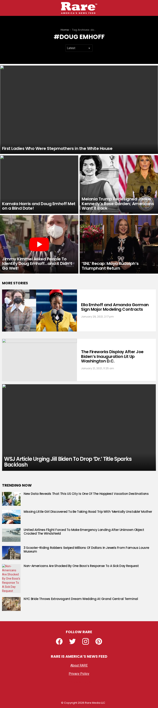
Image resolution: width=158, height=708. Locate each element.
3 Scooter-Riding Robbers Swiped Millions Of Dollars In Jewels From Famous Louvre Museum (86, 550)
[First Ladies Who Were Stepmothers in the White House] (79, 109)
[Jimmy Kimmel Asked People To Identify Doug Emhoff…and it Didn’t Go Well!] (39, 244)
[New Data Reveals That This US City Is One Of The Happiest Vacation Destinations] (11, 499)
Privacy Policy (79, 674)
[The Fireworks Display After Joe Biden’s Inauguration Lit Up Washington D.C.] (39, 360)
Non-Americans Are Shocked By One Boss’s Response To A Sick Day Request (81, 566)
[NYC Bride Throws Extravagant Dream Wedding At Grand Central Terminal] (11, 604)
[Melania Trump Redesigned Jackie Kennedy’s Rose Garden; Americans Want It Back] (119, 184)
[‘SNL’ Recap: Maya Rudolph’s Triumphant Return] (119, 244)
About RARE (79, 665)
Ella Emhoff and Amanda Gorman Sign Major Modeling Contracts (115, 307)
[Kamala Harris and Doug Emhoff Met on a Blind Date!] (39, 184)
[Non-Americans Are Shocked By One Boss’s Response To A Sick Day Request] (11, 578)
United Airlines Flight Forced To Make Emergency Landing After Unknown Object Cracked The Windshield (84, 532)
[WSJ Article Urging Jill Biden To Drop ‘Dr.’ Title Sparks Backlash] (79, 427)
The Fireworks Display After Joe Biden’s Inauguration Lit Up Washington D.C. (112, 356)
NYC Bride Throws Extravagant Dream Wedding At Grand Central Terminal (81, 599)
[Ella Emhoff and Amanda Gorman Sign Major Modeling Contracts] (39, 310)
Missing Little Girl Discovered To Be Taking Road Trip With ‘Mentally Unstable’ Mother (88, 511)
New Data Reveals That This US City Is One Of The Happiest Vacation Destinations (86, 494)
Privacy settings (79, 682)
